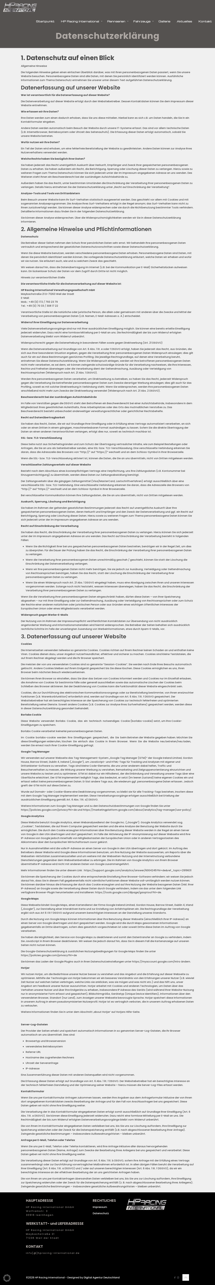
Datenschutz (101, 1213)
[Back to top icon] (185, 1277)
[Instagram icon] (178, 1277)
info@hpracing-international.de (50, 298)
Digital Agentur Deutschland (102, 1277)
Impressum (100, 1207)
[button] (7, 1278)
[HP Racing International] (20, 7)
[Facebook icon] (175, 1277)
